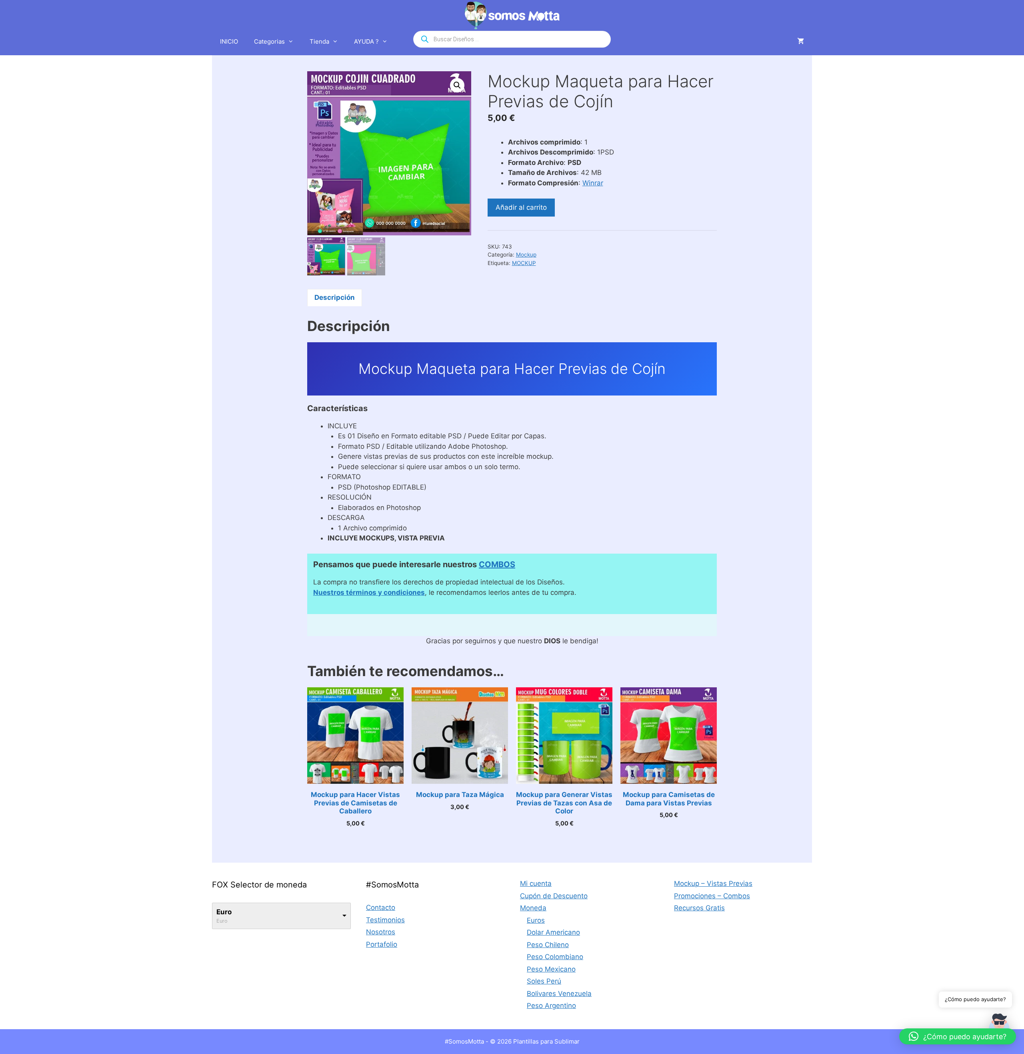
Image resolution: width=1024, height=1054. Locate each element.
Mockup (526, 254)
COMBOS (497, 564)
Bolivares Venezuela (559, 994)
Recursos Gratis (699, 908)
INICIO (229, 41)
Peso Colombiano (555, 957)
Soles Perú (544, 981)
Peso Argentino (551, 1006)
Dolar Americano (553, 932)
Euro (224, 912)
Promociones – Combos (712, 896)
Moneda (533, 908)
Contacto (380, 907)
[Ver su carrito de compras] (800, 42)
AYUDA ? (366, 41)
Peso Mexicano (551, 969)
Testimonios (385, 920)
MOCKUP (524, 263)
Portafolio (381, 944)
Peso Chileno (548, 945)
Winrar (592, 183)
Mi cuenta (536, 883)
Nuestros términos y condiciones (369, 592)
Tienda (319, 41)
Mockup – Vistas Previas (713, 883)
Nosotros (380, 932)
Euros (536, 920)
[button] (457, 85)
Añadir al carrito (521, 207)
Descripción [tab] (334, 297)
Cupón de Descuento (554, 896)
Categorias (269, 41)
